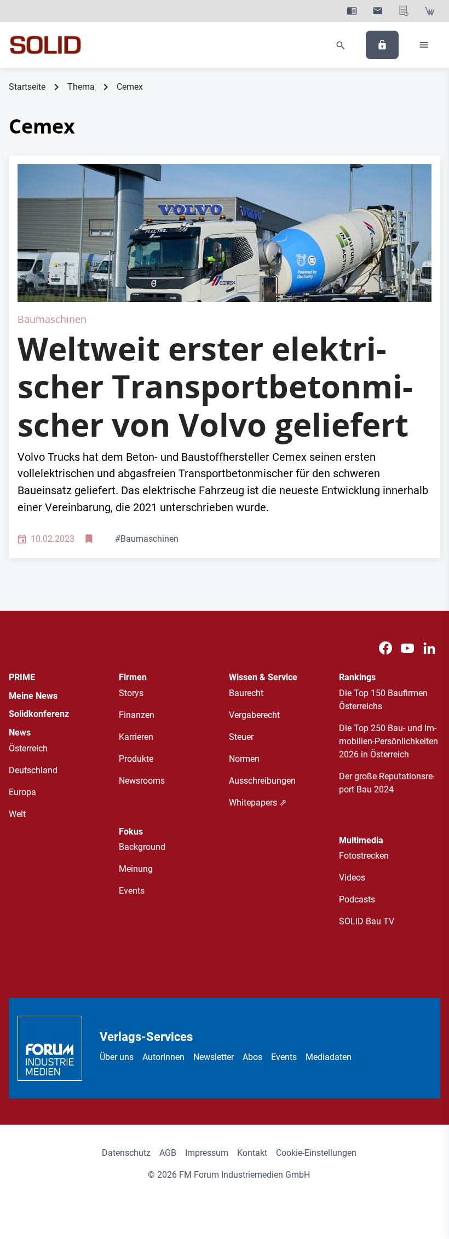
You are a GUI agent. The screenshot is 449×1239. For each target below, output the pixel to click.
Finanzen (136, 715)
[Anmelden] (382, 45)
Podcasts (357, 899)
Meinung (136, 869)
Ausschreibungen (262, 780)
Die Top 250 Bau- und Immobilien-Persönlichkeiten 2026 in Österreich (388, 741)
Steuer (241, 737)
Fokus (131, 831)
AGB (167, 1153)
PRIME (22, 677)
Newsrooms (142, 780)
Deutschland (33, 770)
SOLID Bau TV (366, 921)
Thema (81, 87)
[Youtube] (407, 648)
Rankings (357, 677)
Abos (252, 1057)
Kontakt (252, 1153)
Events (132, 890)
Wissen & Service (263, 677)
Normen (244, 759)
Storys (131, 693)
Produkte (136, 759)
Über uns (117, 1057)
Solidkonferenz (39, 714)
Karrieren (136, 737)
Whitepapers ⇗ (257, 802)
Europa (22, 792)
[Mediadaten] (404, 11)
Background (142, 847)
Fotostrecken (364, 855)
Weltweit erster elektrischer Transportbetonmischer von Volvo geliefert (215, 387)
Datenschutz (126, 1153)
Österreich (28, 748)
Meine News (33, 696)
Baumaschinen (147, 539)
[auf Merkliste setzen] (90, 539)
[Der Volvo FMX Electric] (224, 233)
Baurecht (246, 693)
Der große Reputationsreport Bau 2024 (387, 783)
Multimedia (361, 840)
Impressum (206, 1153)
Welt (17, 814)
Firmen (133, 677)
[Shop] (429, 11)
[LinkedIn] (429, 648)
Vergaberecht (254, 715)
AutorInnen (163, 1057)
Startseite (27, 87)
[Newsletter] (377, 11)
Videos (352, 877)
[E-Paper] (351, 11)
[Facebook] (385, 648)
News (20, 732)
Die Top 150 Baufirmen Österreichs (383, 699)
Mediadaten (329, 1057)
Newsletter (213, 1057)
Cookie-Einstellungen (316, 1153)
